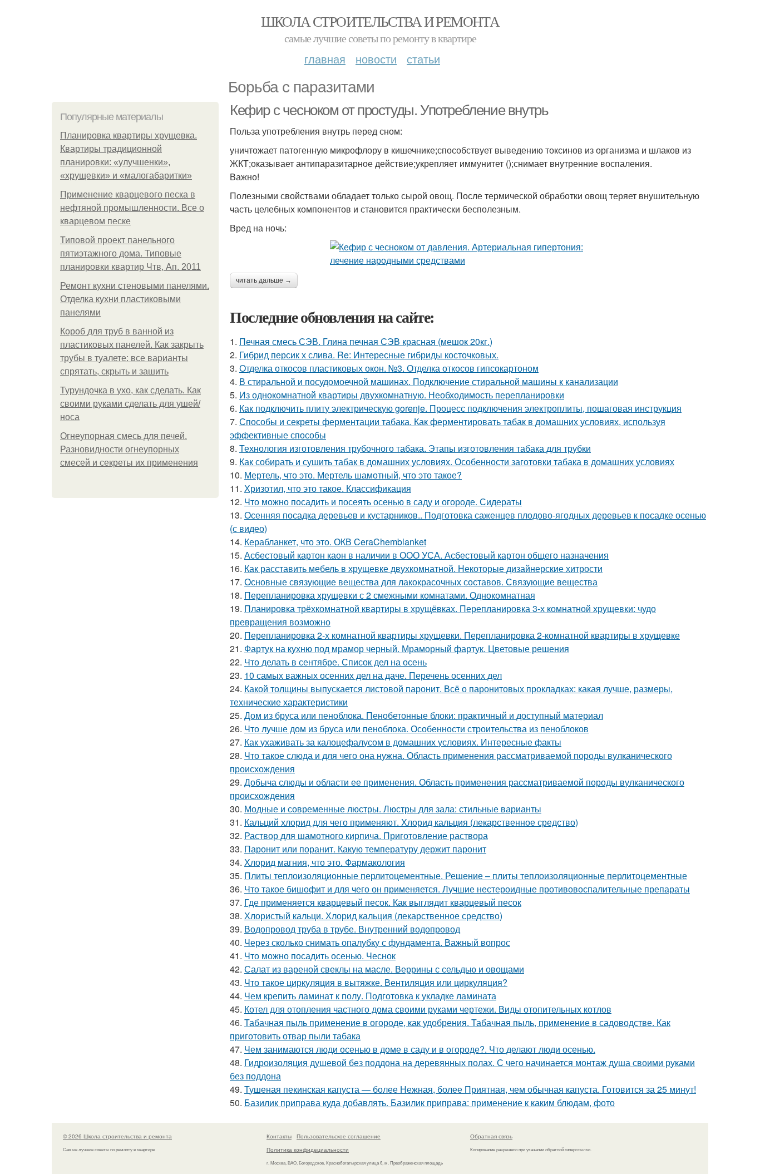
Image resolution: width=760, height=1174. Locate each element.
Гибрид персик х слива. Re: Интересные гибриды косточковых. (369, 354)
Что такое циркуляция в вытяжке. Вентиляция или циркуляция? (375, 982)
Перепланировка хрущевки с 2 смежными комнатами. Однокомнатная (389, 595)
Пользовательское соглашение (339, 1136)
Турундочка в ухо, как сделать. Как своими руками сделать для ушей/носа (130, 404)
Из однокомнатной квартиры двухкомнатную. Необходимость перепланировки (401, 394)
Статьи (423, 59)
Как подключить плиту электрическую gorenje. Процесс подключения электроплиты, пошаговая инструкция (460, 408)
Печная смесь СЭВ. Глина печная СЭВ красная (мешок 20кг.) (365, 341)
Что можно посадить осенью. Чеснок (320, 955)
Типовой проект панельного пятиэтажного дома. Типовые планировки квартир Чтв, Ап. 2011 (130, 253)
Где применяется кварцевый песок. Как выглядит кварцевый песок (382, 902)
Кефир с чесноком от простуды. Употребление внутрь (389, 110)
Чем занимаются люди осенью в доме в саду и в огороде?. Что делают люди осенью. (419, 1049)
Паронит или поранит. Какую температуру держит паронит (365, 848)
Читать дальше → (264, 280)
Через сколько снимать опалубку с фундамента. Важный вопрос (377, 942)
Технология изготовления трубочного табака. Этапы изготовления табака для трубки (415, 448)
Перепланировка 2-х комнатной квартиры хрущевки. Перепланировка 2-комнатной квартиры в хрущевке (462, 635)
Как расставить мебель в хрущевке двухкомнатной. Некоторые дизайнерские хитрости (423, 568)
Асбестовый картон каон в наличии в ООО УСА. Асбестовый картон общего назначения (426, 555)
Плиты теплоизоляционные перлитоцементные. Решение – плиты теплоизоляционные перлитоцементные (465, 875)
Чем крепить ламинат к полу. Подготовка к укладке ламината (370, 995)
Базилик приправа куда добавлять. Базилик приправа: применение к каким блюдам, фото (429, 1102)
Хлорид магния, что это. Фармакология (324, 862)
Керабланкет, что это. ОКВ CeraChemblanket (335, 541)
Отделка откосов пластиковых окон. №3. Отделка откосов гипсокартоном (389, 368)
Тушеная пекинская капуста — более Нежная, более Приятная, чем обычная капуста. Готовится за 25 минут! (470, 1089)
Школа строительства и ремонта (380, 21)
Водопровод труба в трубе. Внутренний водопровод (352, 929)
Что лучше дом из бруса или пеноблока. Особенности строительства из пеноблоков (416, 728)
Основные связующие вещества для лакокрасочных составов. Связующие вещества (421, 581)
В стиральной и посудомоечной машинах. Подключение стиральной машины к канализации (428, 381)
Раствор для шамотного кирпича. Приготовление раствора (366, 835)
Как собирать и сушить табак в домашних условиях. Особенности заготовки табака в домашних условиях (456, 461)
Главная (325, 59)
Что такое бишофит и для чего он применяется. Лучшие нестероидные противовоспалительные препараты (467, 888)
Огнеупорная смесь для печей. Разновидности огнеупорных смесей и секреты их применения (129, 449)
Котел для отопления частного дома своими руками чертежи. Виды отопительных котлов (427, 1009)
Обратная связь (491, 1136)
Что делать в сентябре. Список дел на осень (335, 661)
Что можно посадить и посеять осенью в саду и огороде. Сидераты (383, 501)
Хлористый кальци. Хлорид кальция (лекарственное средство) (373, 915)
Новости (376, 59)
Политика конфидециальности (308, 1149)
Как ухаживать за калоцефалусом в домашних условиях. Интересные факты (402, 742)
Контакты (279, 1136)
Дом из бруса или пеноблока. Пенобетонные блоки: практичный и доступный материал (423, 715)
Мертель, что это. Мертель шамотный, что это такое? (353, 474)
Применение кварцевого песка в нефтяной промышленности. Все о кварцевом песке (132, 208)
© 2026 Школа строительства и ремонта (117, 1136)
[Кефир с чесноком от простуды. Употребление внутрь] (469, 253)
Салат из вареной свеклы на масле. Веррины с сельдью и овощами (384, 969)
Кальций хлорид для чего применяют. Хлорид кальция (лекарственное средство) (411, 822)
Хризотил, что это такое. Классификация (327, 488)
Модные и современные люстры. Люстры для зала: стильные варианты (392, 808)
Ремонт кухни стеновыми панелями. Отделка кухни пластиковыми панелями (134, 299)
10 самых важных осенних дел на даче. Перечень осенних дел (373, 675)
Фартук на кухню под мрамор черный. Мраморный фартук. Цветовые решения (406, 648)
